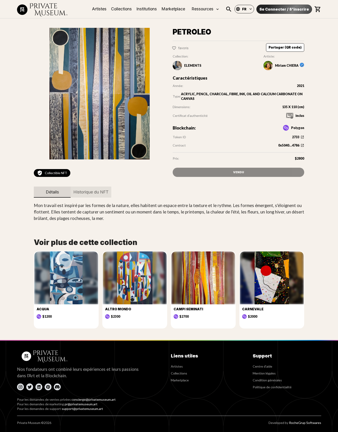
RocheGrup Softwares (305, 423)
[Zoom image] (99, 93)
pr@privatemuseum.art (81, 404)
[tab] (52, 192)
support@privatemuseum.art (82, 409)
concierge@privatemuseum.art (94, 399)
